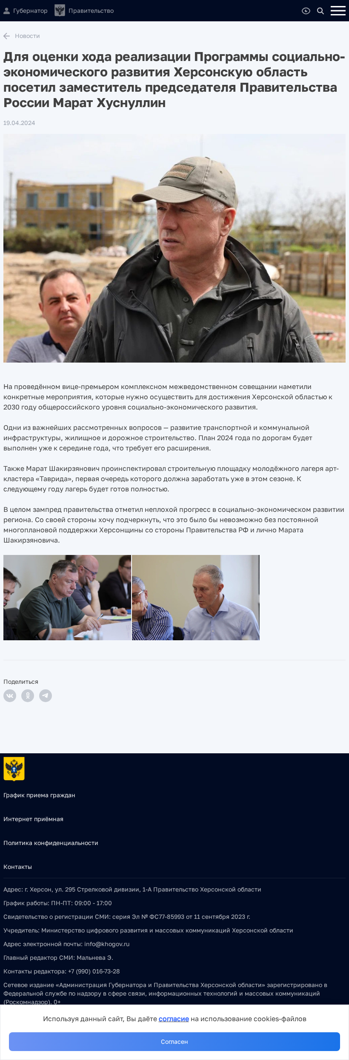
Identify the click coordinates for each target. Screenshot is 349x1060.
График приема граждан (39, 795)
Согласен (174, 1041)
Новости (27, 35)
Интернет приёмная (33, 818)
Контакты (17, 866)
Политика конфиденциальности (50, 842)
